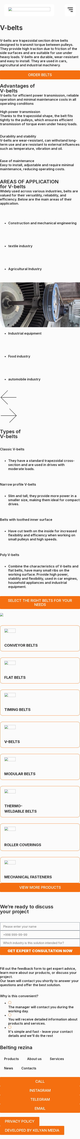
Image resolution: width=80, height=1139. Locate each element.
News (8, 1068)
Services (57, 1059)
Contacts (28, 1068)
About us (34, 1059)
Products (11, 1059)
